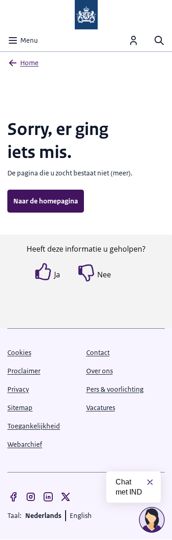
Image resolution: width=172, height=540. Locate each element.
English (81, 515)
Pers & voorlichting (115, 389)
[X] (66, 497)
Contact (98, 352)
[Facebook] (13, 497)
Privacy (18, 389)
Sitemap (20, 407)
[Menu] (133, 40)
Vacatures (100, 407)
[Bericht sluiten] (149, 482)
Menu (29, 40)
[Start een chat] (152, 520)
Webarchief (24, 444)
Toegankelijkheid (33, 426)
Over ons (99, 370)
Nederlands (43, 515)
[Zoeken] (159, 40)
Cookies (19, 352)
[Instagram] (31, 497)
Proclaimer (23, 370)
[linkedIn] (48, 497)
